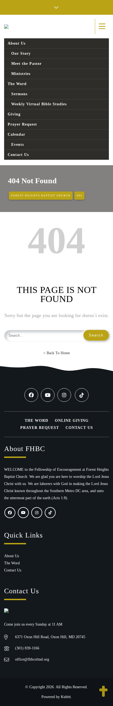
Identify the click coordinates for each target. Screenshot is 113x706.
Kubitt (66, 697)
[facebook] (31, 395)
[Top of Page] (103, 692)
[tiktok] (82, 395)
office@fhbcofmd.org (32, 659)
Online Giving (72, 421)
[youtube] (48, 395)
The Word (36, 421)
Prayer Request (39, 428)
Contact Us (79, 428)
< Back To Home (56, 353)
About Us (11, 556)
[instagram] (64, 395)
